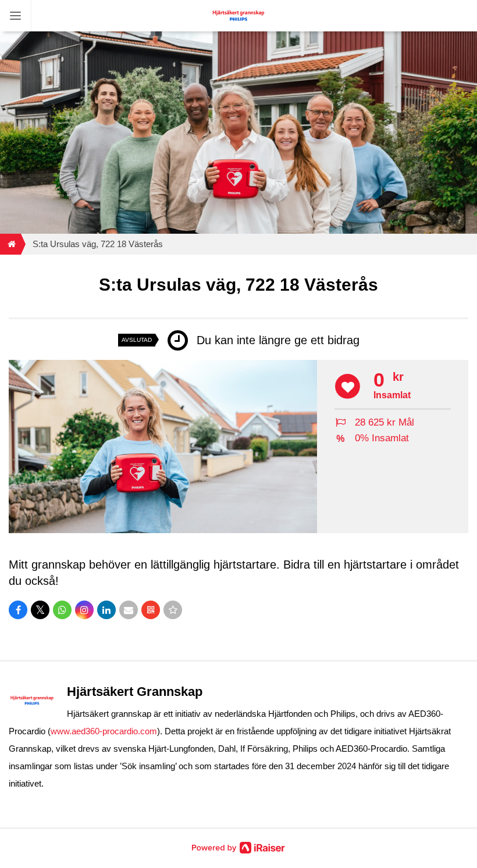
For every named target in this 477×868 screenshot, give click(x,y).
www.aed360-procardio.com (104, 731)
